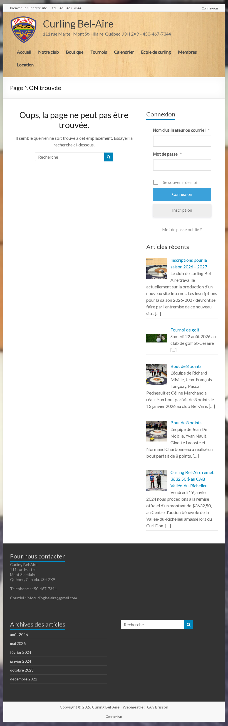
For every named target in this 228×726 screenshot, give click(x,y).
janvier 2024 (20, 661)
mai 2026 (18, 643)
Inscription (182, 210)
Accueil (24, 51)
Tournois (98, 51)
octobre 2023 (22, 670)
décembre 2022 (23, 679)
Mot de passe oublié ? (182, 229)
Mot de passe (167, 153)
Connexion (210, 8)
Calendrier (124, 51)
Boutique (74, 51)
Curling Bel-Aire (78, 24)
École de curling (156, 51)
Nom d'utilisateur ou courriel (181, 130)
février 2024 (20, 652)
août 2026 (19, 634)
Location (25, 64)
